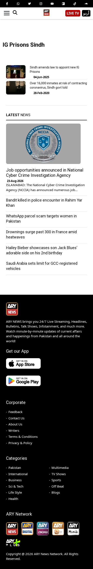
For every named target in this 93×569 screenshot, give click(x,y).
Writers (13, 430)
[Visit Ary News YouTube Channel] (52, 3)
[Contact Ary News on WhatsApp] (18, 3)
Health (13, 498)
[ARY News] (46, 11)
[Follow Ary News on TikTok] (75, 3)
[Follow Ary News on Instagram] (41, 3)
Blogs (55, 492)
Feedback (15, 412)
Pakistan (14, 467)
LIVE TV (73, 13)
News (18, 115)
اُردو (86, 13)
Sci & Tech (15, 486)
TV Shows (58, 474)
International (18, 474)
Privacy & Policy (20, 443)
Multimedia (60, 467)
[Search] (15, 13)
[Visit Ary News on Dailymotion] (63, 3)
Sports (56, 480)
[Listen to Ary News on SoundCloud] (86, 3)
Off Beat (57, 486)
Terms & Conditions (23, 436)
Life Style (15, 492)
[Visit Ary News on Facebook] (7, 3)
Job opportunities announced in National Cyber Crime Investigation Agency (44, 172)
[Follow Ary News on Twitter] (29, 3)
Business (15, 480)
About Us (15, 424)
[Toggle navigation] (7, 13)
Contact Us (16, 418)
